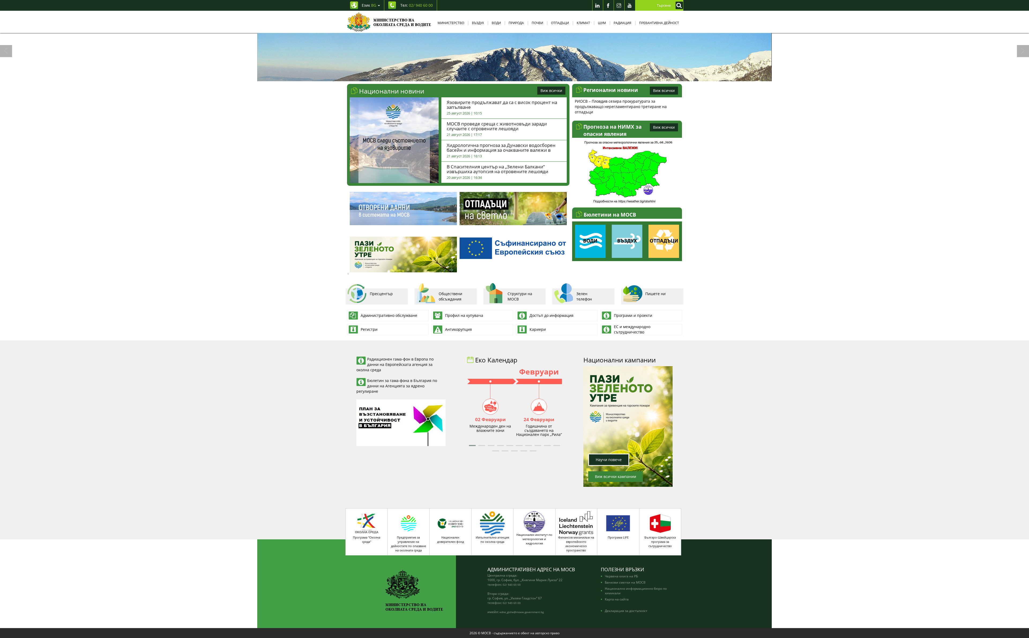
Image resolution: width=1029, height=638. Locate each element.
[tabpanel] (514, 57)
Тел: (416, 5)
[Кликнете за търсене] (678, 5)
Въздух (478, 23)
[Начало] (389, 22)
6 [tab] (534, 76)
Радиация (622, 23)
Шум (602, 23)
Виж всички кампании (615, 476)
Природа (516, 23)
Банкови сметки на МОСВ (625, 582)
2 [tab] (502, 76)
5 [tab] (526, 76)
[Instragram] (619, 5)
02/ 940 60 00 (512, 585)
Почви (537, 23)
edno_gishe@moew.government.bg (521, 612)
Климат (583, 23)
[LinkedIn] (597, 5)
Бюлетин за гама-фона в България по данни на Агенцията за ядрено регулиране (396, 386)
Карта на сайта (617, 599)
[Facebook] (608, 5)
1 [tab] (494, 76)
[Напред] (1023, 51)
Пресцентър (381, 293)
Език (369, 5)
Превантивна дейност (659, 23)
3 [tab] (510, 76)
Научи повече (609, 459)
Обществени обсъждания (450, 296)
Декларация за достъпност (626, 611)
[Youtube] (629, 5)
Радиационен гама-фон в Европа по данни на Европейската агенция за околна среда (395, 364)
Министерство (451, 23)
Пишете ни (655, 293)
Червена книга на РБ (621, 576)
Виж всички (551, 90)
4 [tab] (518, 76)
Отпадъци (560, 23)
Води (496, 23)
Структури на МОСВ (520, 296)
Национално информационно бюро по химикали (636, 590)
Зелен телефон (584, 296)
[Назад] (6, 51)
